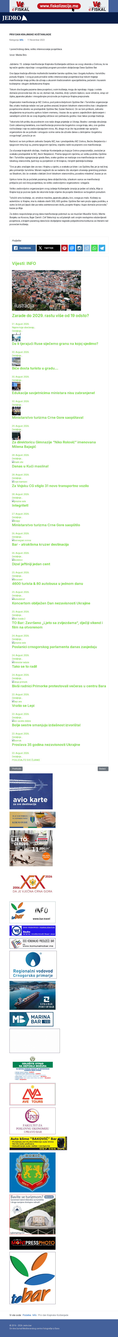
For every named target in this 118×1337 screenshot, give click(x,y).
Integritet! (20, 505)
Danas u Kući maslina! (30, 466)
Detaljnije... (17, 331)
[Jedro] (14, 18)
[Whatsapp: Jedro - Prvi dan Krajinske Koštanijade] (94, 248)
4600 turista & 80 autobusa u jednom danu (47, 583)
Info (21, 40)
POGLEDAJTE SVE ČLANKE (26, 760)
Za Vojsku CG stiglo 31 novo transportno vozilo (50, 486)
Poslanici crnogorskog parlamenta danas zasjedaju (54, 647)
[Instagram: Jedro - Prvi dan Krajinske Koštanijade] (79, 248)
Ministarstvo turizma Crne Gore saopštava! (47, 417)
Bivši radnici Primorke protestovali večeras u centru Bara (59, 686)
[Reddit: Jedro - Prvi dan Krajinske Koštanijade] (87, 248)
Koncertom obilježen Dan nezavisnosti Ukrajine (51, 603)
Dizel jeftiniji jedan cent (31, 564)
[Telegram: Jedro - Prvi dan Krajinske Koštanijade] (102, 248)
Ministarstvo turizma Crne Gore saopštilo (46, 525)
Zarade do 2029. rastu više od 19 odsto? (50, 315)
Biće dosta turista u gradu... (35, 368)
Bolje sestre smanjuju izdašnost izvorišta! (46, 725)
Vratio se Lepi (23, 706)
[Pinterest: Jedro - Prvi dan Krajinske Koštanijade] (64, 248)
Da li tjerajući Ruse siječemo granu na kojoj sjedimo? (55, 344)
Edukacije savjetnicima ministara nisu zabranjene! (53, 393)
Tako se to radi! (24, 666)
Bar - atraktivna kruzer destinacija (40, 544)
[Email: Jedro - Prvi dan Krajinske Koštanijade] (72, 248)
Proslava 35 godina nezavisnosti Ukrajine (46, 745)
